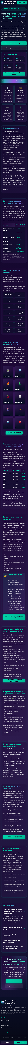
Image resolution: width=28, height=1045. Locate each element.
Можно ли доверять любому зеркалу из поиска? (11, 941)
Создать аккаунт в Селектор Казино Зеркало (14, 680)
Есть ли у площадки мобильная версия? (12, 928)
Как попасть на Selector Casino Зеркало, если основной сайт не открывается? (12, 911)
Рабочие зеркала (5, 1022)
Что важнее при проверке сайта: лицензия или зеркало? (13, 947)
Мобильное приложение (7, 1027)
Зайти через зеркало (14, 981)
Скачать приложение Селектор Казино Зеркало (14, 837)
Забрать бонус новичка (14, 986)
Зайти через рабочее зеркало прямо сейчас (14, 617)
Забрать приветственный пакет (14, 48)
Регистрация (22, 2)
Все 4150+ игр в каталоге (14, 432)
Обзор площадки (5, 1020)
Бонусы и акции (5, 1025)
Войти (7, 1042)
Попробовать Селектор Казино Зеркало (14, 73)
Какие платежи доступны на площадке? (11, 935)
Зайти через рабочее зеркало (14, 43)
